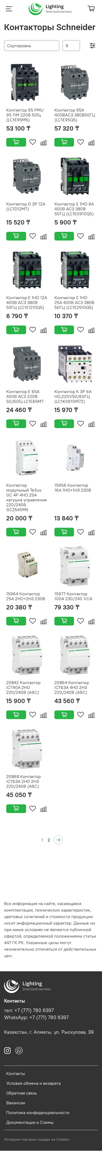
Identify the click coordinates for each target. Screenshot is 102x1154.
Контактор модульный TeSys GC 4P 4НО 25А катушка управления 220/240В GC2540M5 (26, 497)
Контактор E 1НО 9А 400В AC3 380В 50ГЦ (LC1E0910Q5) (74, 208)
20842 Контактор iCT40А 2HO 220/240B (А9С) (23, 687)
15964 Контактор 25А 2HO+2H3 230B (25, 596)
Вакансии (15, 1102)
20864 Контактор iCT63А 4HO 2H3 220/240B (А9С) (71, 687)
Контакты (15, 1073)
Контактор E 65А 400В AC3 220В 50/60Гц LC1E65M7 (25, 396)
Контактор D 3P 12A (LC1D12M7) (25, 206)
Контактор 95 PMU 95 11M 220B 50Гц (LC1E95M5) (25, 114)
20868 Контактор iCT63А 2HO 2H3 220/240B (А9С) (23, 781)
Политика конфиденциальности (37, 1112)
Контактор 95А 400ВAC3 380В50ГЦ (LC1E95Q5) (74, 114)
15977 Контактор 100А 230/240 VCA (73, 596)
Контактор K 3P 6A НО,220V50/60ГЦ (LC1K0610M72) (73, 396)
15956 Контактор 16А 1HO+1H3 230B (72, 487)
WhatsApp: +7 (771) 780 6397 (36, 1017)
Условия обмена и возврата (33, 1083)
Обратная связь (21, 1093)
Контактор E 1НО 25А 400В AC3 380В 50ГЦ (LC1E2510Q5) (74, 302)
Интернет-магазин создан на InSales (36, 1139)
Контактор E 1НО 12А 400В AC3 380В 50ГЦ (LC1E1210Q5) (26, 302)
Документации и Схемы (30, 1122)
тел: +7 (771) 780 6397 (29, 1010)
